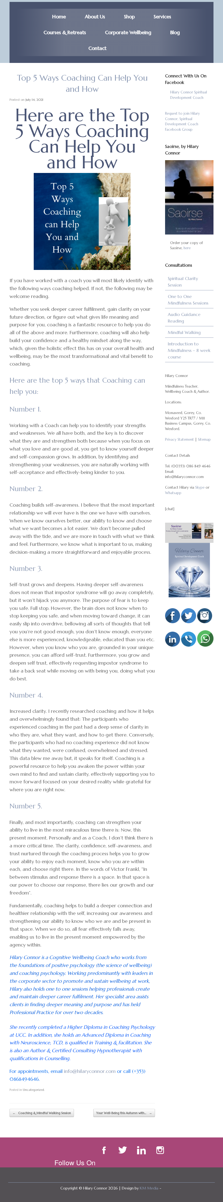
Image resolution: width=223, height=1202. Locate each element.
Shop (129, 16)
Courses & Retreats (65, 32)
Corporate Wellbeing (128, 32)
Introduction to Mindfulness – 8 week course (189, 350)
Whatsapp (173, 493)
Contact (97, 48)
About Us (95, 16)
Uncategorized (33, 1090)
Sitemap (204, 439)
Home (59, 16)
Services (162, 16)
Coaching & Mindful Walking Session (42, 1113)
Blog (175, 32)
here (187, 248)
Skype (200, 487)
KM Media (149, 1188)
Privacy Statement (179, 439)
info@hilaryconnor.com (90, 1071)
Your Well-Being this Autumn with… (124, 1113)
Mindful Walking (184, 332)
